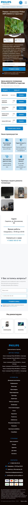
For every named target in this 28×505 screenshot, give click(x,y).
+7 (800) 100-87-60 (14, 240)
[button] (3, 327)
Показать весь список (14, 128)
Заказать (21, 95)
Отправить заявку (14, 69)
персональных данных (14, 73)
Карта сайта (24, 501)
